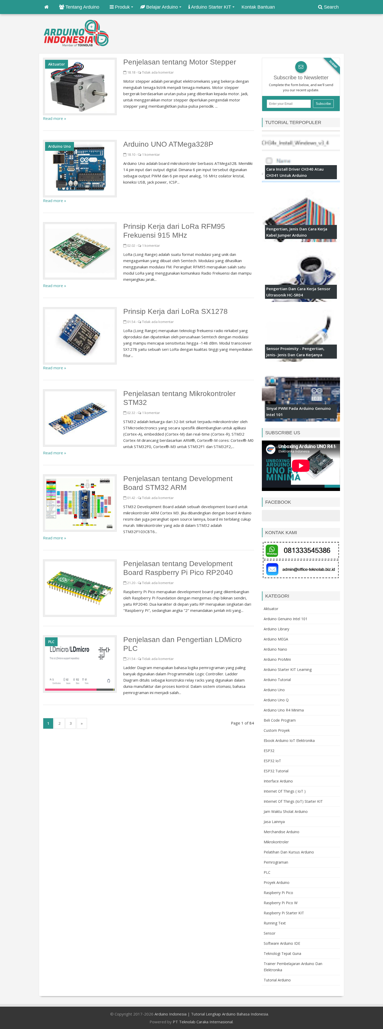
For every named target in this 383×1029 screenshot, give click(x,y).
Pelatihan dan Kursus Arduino (289, 852)
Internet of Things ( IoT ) (285, 791)
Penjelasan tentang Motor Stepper (179, 62)
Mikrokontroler (276, 841)
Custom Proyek (277, 730)
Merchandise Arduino (281, 831)
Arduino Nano (275, 649)
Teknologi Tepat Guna (282, 953)
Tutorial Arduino (277, 980)
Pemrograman (276, 862)
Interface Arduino (278, 781)
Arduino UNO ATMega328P (168, 144)
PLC (51, 641)
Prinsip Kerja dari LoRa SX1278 (175, 311)
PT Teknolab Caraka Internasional (203, 1021)
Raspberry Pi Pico (278, 892)
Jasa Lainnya (274, 821)
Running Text (275, 923)
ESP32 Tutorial (276, 770)
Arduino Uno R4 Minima (284, 710)
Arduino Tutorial (277, 679)
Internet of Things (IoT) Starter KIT (293, 801)
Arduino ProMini (277, 659)
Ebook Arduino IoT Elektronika (289, 740)
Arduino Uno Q (276, 699)
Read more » (54, 118)
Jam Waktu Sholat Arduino (286, 811)
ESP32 (269, 750)
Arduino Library (276, 628)
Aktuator (56, 64)
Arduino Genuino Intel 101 (285, 618)
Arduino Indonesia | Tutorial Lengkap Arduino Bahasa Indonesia (211, 1014)
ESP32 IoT (272, 760)
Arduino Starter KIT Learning (288, 669)
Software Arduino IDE (282, 943)
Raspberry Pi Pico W (281, 902)
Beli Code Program (280, 720)
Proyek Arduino (276, 882)
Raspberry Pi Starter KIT (284, 912)
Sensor (269, 933)
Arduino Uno (59, 146)
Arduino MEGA (276, 639)
